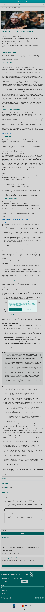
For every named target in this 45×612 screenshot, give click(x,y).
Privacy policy (26, 301)
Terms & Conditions (32, 301)
